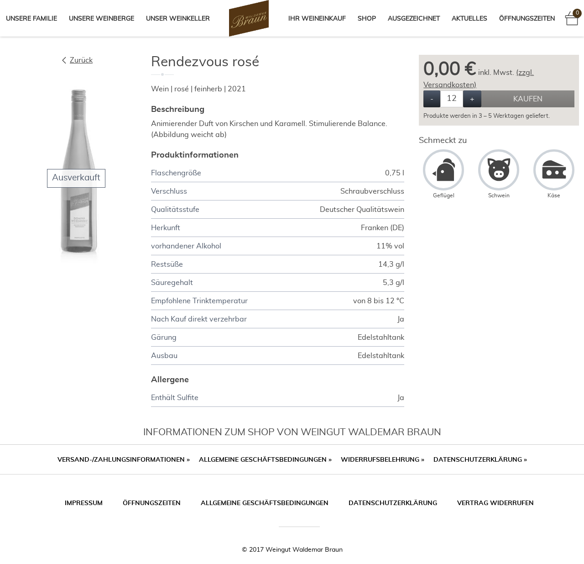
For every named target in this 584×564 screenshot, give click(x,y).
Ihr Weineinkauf (317, 19)
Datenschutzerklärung (480, 460)
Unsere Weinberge (101, 19)
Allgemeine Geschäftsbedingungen (265, 460)
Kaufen (527, 99)
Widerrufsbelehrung (382, 460)
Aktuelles (469, 19)
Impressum (84, 503)
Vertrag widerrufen (495, 503)
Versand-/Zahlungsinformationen (123, 460)
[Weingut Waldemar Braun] (249, 18)
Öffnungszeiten (527, 19)
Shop (367, 19)
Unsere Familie (31, 19)
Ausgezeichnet (414, 19)
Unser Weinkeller (178, 19)
